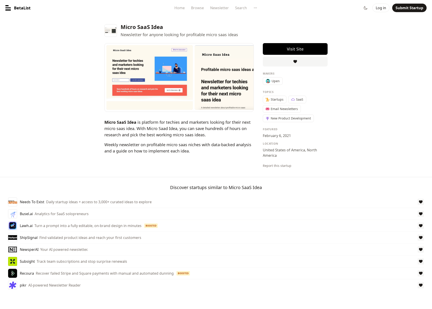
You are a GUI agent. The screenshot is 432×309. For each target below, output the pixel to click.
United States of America (284, 150)
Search (241, 7)
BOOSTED (151, 225)
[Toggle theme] (366, 8)
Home (179, 7)
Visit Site (295, 49)
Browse (197, 7)
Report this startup (277, 165)
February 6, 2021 (277, 135)
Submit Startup (409, 7)
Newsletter (219, 7)
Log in (381, 7)
